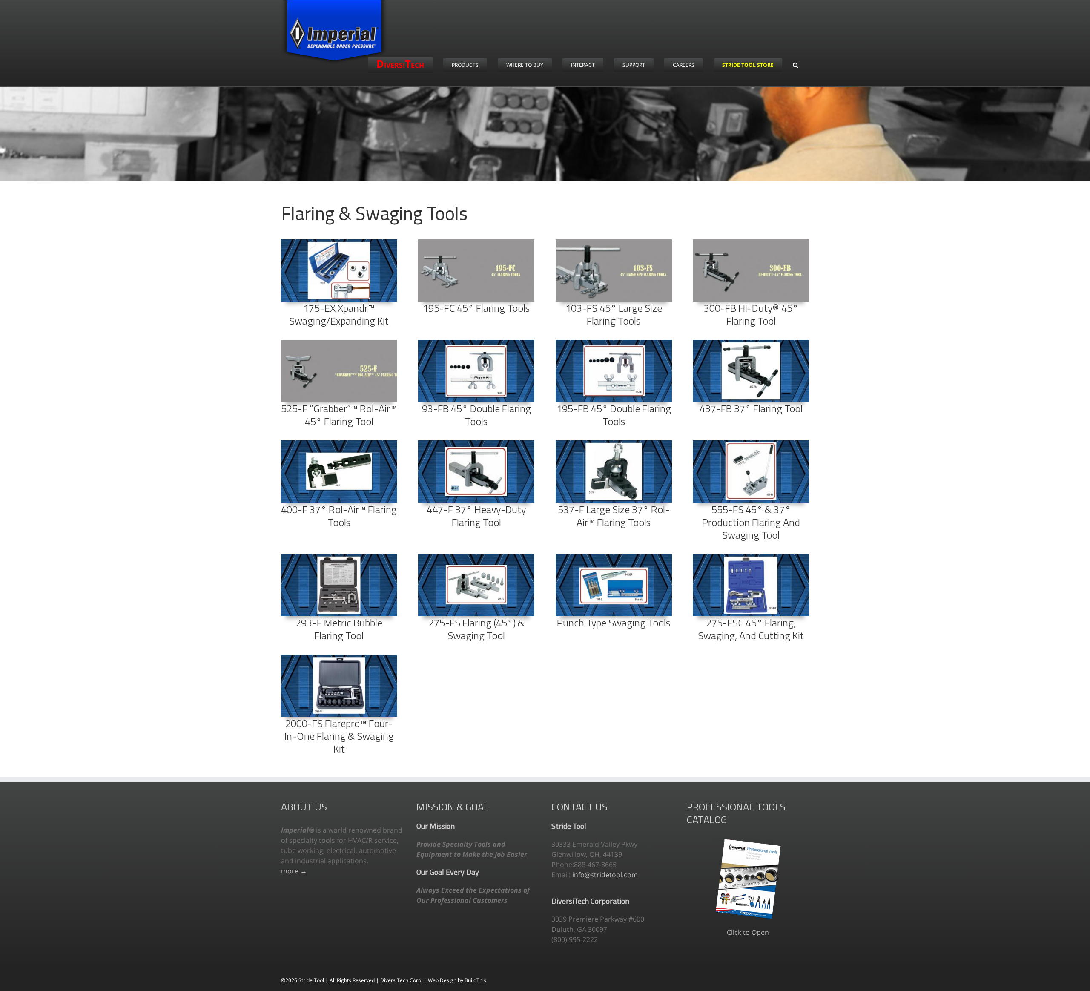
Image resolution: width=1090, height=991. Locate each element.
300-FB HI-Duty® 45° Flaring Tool (751, 314)
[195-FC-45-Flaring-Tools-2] (476, 242)
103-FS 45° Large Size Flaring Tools (613, 314)
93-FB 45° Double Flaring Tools (476, 415)
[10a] (339, 658)
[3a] (476, 557)
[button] (795, 64)
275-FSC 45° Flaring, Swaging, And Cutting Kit (751, 629)
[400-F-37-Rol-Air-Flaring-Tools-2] (339, 443)
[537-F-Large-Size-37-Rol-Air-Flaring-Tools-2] (614, 443)
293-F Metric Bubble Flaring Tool (338, 629)
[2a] (339, 557)
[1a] (751, 443)
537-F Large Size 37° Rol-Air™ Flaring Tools (614, 516)
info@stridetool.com (605, 874)
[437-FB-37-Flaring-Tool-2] (751, 343)
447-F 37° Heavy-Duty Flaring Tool (476, 516)
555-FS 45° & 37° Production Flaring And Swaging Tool (751, 522)
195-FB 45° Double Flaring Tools (613, 415)
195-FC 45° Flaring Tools (476, 308)
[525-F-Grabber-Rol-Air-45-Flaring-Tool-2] (339, 343)
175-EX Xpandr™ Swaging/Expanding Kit (339, 314)
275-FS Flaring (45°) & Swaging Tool (476, 629)
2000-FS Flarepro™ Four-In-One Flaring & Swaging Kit (339, 735)
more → (294, 871)
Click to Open (748, 932)
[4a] (751, 557)
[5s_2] (339, 242)
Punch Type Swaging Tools (613, 622)
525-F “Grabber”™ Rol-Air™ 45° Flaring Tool (339, 415)
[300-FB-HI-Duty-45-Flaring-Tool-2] (751, 242)
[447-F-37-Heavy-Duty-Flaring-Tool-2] (476, 443)
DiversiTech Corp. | (404, 980)
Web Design (443, 980)
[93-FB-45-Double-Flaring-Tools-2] (476, 343)
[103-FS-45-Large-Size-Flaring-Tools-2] (614, 242)
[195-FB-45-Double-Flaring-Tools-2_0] (614, 343)
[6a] (614, 557)
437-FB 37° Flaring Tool (751, 408)
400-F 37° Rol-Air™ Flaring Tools (339, 516)
